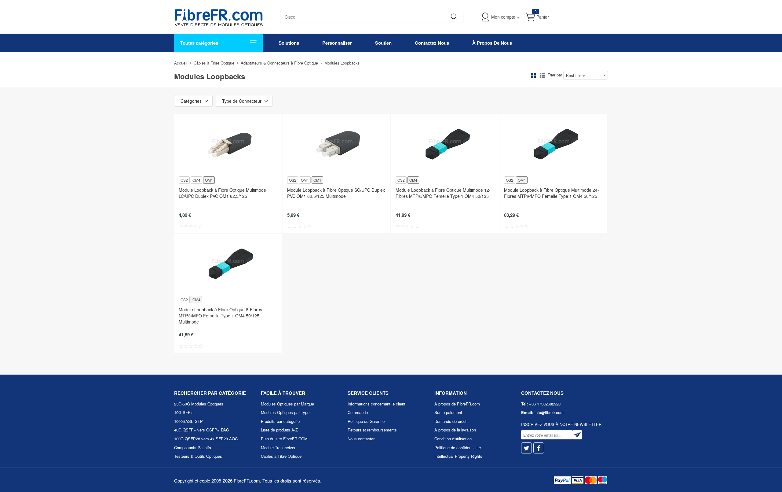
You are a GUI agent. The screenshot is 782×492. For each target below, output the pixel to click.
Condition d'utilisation (453, 439)
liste (542, 75)
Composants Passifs (192, 447)
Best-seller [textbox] (575, 75)
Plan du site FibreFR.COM (284, 439)
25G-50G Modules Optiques (198, 404)
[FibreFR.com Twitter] (526, 448)
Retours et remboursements (372, 430)
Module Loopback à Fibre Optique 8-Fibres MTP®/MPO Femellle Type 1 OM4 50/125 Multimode (220, 315)
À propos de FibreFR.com (457, 404)
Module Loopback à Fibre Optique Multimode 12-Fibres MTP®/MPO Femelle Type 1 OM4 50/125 (443, 193)
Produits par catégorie (280, 421)
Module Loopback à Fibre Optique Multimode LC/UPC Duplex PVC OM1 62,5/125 (222, 193)
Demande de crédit (451, 421)
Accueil (180, 63)
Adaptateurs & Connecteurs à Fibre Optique (279, 63)
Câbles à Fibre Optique (214, 63)
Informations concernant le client (376, 404)
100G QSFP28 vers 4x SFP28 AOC (206, 439)
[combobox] (585, 75)
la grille (533, 75)
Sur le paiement (448, 412)
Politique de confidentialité (457, 447)
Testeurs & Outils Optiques (198, 456)
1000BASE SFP (188, 421)
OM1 (209, 180)
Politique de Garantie (366, 421)
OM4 (196, 180)
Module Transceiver (278, 447)
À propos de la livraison (455, 430)
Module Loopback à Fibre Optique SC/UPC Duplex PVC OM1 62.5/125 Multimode (336, 193)
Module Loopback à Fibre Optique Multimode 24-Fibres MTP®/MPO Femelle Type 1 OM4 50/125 (551, 193)
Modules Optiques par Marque (287, 404)
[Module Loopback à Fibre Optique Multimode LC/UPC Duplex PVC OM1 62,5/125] (228, 144)
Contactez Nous (432, 42)
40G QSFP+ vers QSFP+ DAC (201, 430)
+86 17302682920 (545, 404)
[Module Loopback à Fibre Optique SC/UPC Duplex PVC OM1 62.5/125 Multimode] (336, 144)
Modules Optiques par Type (285, 412)
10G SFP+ (183, 412)
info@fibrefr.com (549, 412)
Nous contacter (361, 439)
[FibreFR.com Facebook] (538, 448)
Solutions (289, 42)
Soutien (383, 42)
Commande (358, 412)
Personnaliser (337, 42)
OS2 (184, 180)
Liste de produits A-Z (279, 430)
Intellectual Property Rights (458, 456)
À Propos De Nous (492, 42)
